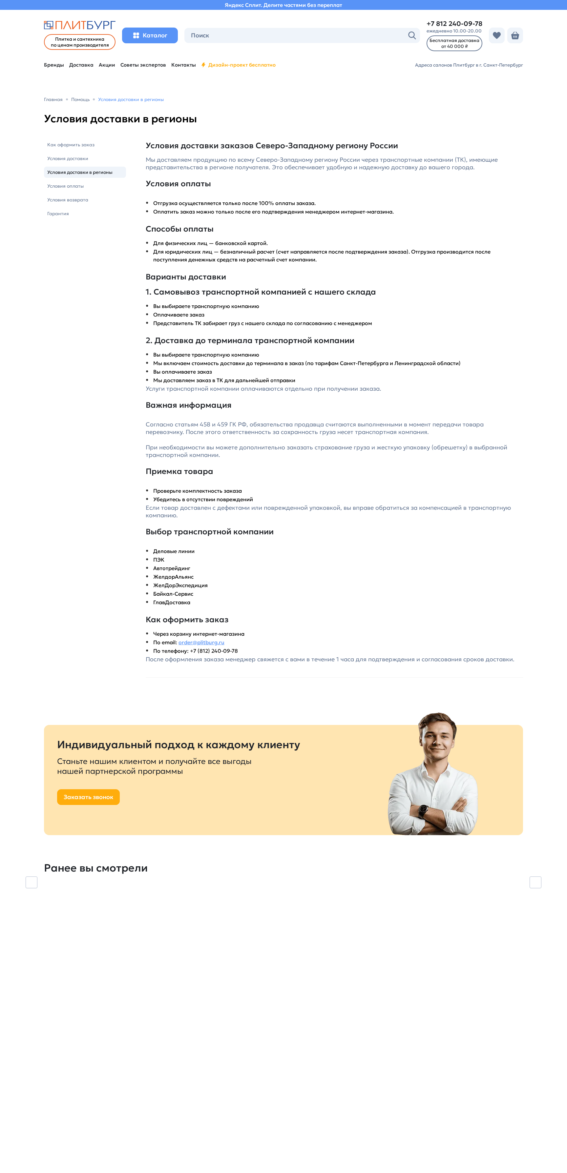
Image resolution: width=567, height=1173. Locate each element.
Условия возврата (67, 200)
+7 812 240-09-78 (454, 23)
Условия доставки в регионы (80, 172)
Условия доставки (67, 158)
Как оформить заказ (70, 145)
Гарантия (58, 213)
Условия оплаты (65, 186)
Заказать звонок (88, 797)
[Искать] (412, 35)
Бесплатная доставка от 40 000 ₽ (454, 43)
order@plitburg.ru (201, 642)
